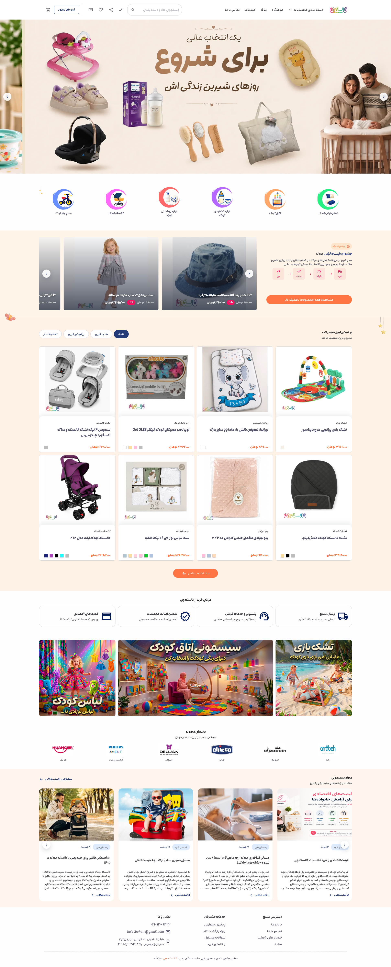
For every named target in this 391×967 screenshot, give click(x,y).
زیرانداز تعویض (260, 423)
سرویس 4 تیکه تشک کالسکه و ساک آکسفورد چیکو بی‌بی (83, 432)
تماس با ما (232, 9)
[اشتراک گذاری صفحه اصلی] (111, 10)
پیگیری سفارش (214, 924)
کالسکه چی (169, 958)
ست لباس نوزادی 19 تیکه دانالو (167, 538)
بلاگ (263, 9)
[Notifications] (91, 10)
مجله (278, 944)
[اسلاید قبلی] (384, 97)
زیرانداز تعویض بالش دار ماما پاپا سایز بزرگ (238, 429)
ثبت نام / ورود (66, 10)
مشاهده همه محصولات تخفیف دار (309, 299)
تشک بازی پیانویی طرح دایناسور (324, 429)
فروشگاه (277, 9)
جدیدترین (101, 334)
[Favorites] (101, 10)
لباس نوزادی (182, 531)
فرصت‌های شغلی (270, 937)
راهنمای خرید (216, 944)
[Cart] (48, 10)
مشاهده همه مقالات (58, 779)
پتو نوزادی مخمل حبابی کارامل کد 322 (239, 538)
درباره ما (250, 9)
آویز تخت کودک (181, 423)
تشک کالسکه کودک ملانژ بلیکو (324, 538)
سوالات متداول (214, 937)
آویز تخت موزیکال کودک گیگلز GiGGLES (161, 429)
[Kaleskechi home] (338, 10)
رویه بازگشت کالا (214, 931)
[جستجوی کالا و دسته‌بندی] (133, 10)
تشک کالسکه (103, 423)
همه (121, 334)
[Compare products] (121, 10)
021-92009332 (160, 924)
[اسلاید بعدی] (7, 97)
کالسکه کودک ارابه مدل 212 (90, 538)
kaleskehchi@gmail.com (145, 931)
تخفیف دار (50, 334)
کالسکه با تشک (102, 531)
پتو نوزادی (263, 531)
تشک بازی (341, 423)
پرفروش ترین (76, 334)
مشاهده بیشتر (198, 573)
